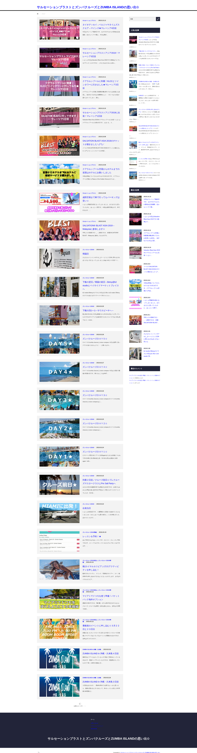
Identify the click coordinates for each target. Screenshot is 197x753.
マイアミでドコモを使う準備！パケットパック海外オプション (101, 579)
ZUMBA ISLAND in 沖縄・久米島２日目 (101, 691)
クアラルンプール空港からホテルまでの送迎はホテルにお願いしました (101, 152)
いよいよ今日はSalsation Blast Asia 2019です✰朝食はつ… (152, 200)
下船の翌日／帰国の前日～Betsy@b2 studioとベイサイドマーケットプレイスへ (101, 266)
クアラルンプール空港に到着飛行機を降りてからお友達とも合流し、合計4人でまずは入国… (151, 218)
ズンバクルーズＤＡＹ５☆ (95, 320)
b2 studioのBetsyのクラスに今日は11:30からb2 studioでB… (151, 334)
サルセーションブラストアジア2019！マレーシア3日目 (101, 36)
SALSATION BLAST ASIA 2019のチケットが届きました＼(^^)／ (101, 123)
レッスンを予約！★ (92, 517)
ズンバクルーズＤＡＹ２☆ (95, 404)
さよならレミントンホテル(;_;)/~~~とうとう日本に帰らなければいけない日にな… (151, 318)
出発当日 (87, 489)
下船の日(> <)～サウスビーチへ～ (98, 291)
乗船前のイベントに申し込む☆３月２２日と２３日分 (101, 608)
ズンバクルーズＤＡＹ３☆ (95, 376)
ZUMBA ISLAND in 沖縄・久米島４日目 (101, 634)
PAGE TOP (191, 750)
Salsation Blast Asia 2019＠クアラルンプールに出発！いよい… (152, 233)
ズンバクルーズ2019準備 (90, 513)
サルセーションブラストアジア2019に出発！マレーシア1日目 (101, 95)
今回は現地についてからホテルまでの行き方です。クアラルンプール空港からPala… (151, 268)
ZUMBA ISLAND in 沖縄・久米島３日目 (101, 663)
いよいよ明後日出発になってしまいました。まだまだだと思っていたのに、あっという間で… (151, 285)
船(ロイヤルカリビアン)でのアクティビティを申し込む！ (101, 549)
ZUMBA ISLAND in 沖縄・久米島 (92, 630)
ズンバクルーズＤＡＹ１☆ (95, 433)
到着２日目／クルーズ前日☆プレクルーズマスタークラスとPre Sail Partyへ (101, 463)
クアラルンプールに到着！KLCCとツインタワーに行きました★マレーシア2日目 (101, 65)
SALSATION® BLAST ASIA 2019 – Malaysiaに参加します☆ (98, 208)
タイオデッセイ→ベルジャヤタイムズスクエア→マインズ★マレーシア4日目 (101, 7)
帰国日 (86, 235)
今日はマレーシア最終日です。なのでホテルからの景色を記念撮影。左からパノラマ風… (151, 184)
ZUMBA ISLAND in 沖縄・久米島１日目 (101, 719)
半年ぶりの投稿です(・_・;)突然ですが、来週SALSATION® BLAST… (151, 301)
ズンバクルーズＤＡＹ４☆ (95, 348)
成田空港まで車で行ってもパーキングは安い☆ (101, 180)
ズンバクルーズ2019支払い (90, 541)
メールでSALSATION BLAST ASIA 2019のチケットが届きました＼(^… (152, 250)
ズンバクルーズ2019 (88, 230)
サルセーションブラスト (89, 1)
